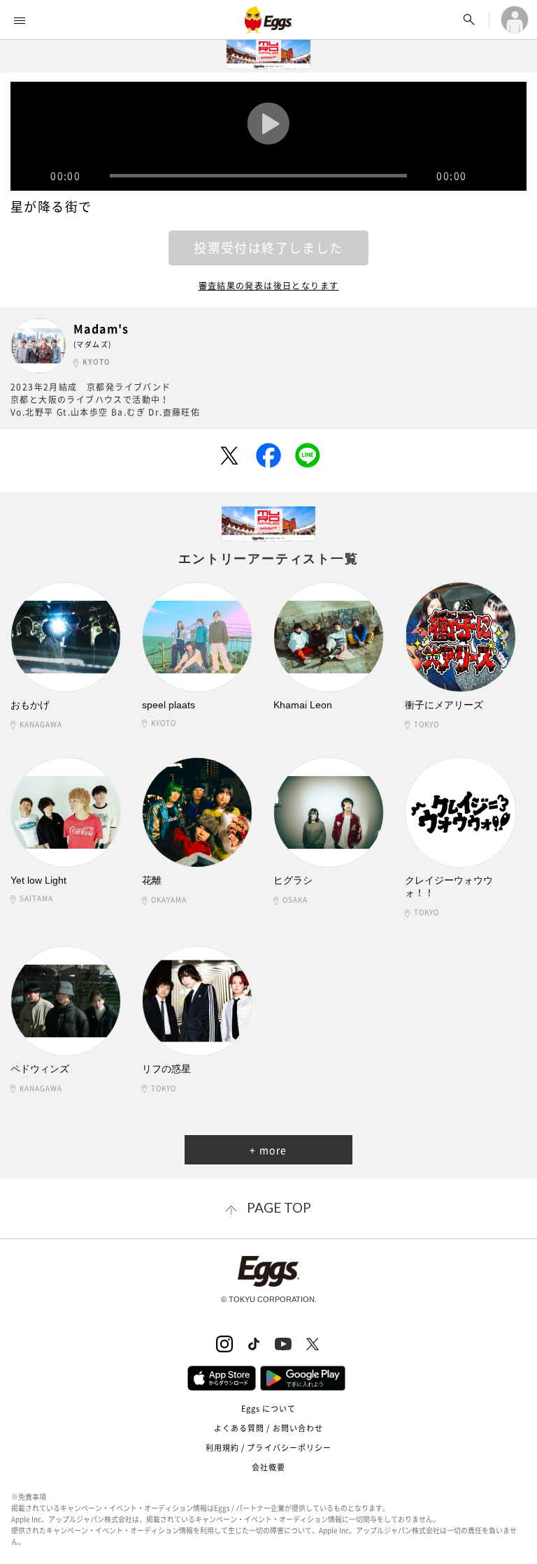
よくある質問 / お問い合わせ (269, 1428)
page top (279, 1207)
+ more (268, 1150)
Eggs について (268, 1409)
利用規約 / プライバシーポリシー (269, 1448)
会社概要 (268, 1467)
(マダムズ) (92, 344)
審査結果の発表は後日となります (269, 285)
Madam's (101, 328)
